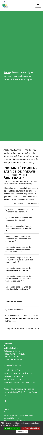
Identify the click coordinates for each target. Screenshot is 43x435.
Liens (6, 410)
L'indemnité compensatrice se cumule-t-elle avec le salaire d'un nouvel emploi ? (19, 260)
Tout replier (20, 204)
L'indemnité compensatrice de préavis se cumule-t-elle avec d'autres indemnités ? (18, 249)
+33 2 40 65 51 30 (11, 357)
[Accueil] (11, 5)
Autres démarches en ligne (18, 79)
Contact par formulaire (13, 360)
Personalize (22, 432)
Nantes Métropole (11, 418)
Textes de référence (13, 302)
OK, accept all (13, 428)
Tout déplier (33, 204)
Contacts (8, 344)
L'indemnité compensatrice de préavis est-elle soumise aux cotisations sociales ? (19, 278)
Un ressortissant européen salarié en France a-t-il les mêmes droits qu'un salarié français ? (21, 318)
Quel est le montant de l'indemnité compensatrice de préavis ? (18, 227)
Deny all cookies (31, 428)
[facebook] (6, 401)
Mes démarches (22, 76)
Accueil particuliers (13, 150)
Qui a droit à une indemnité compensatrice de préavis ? (19, 219)
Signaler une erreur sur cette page (23, 328)
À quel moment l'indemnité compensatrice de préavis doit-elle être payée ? (19, 239)
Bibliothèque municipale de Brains (18, 415)
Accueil (8, 76)
